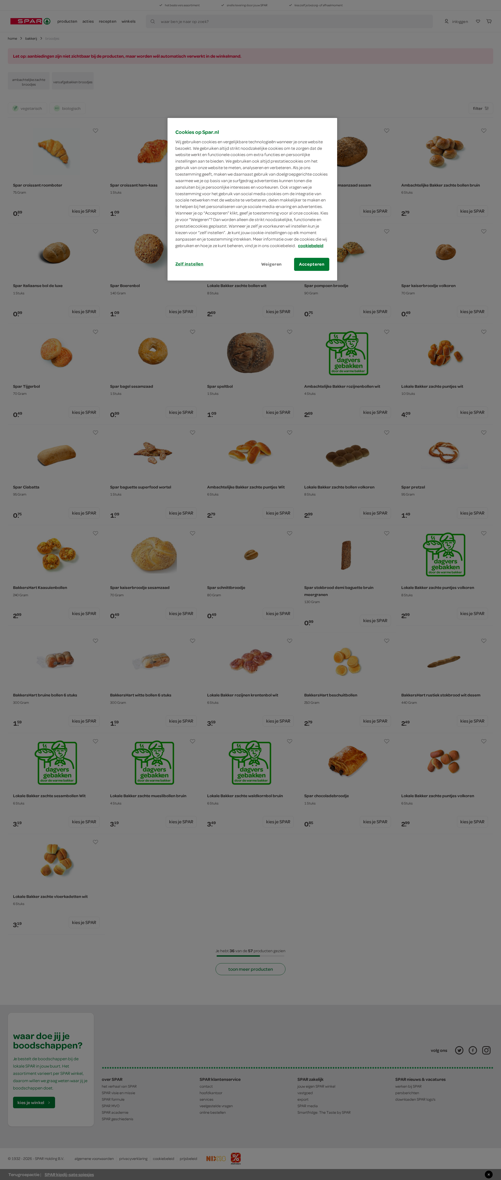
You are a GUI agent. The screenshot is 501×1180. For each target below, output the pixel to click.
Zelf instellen (189, 264)
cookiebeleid (310, 245)
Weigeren (271, 264)
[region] (252, 199)
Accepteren (312, 264)
